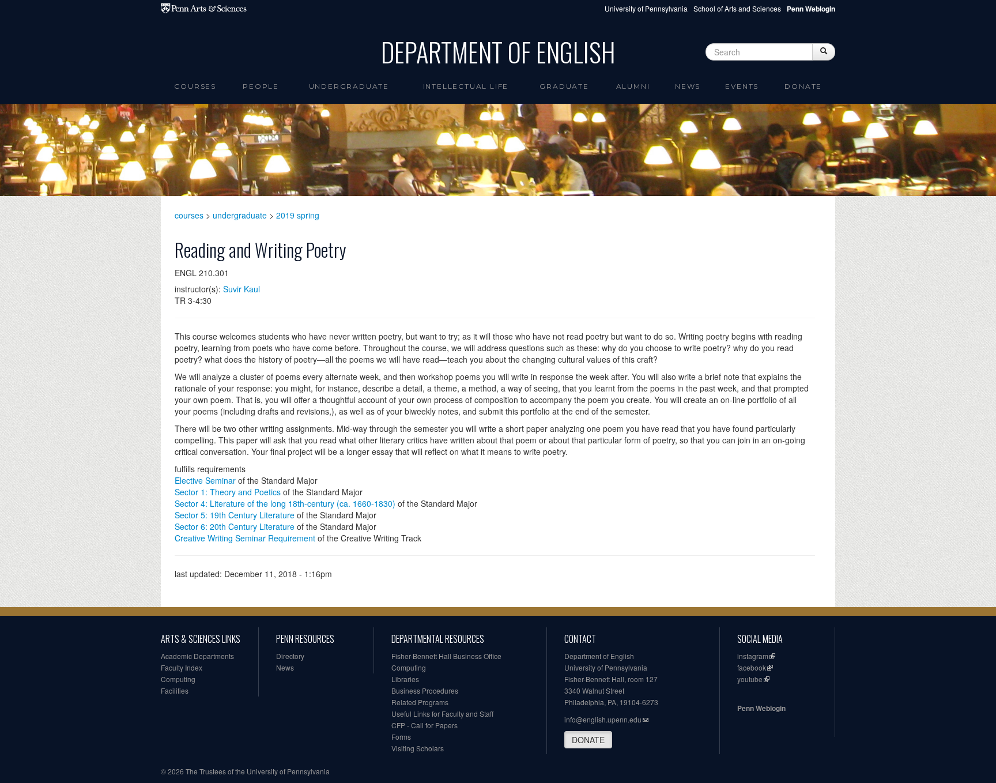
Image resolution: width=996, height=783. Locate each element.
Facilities (174, 690)
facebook (751, 667)
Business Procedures (424, 690)
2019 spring (297, 215)
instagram (752, 656)
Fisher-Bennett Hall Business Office (446, 656)
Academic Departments (197, 656)
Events (742, 86)
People (261, 86)
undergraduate (240, 215)
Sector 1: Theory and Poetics (228, 492)
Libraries (405, 679)
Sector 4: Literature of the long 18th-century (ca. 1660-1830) (285, 503)
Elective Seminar (205, 480)
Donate (803, 86)
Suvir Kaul (241, 289)
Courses (195, 86)
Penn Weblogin (761, 708)
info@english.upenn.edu (603, 719)
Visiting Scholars (417, 748)
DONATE (588, 740)
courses (189, 215)
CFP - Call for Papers (424, 725)
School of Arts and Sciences (737, 8)
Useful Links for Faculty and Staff (442, 713)
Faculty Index (181, 667)
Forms (401, 736)
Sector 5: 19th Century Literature (235, 515)
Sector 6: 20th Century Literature (235, 526)
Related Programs (419, 702)
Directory (290, 656)
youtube (750, 679)
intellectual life (466, 86)
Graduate (564, 86)
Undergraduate (349, 86)
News (687, 86)
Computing (178, 679)
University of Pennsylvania (646, 8)
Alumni (633, 86)
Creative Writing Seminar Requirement (245, 538)
